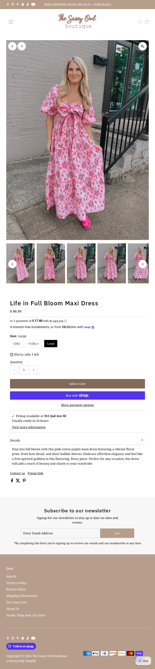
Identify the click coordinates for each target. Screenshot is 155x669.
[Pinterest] (18, 4)
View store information (29, 427)
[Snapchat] (22, 4)
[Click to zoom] (142, 46)
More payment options (77, 405)
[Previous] (12, 46)
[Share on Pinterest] (24, 481)
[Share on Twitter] (18, 481)
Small (18, 344)
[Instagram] (12, 4)
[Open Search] (140, 21)
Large (50, 343)
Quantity (16, 362)
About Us (12, 609)
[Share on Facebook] (12, 481)
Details (15, 440)
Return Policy (16, 589)
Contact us (17, 473)
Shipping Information (21, 596)
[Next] (21, 46)
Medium (35, 344)
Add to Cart (77, 384)
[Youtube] (33, 4)
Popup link (35, 473)
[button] (77, 321)
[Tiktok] (28, 4)
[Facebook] (8, 4)
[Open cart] (147, 21)
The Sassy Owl (16, 602)
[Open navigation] (23, 22)
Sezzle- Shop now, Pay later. (26, 615)
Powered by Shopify (21, 661)
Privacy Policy (16, 583)
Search (11, 576)
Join (117, 533)
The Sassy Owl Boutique (49, 656)
